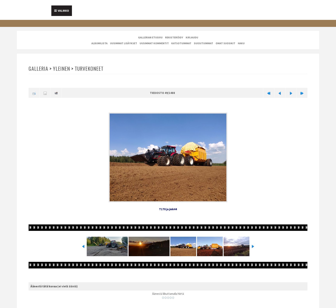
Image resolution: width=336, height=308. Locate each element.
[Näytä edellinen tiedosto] (279, 92)
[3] (168, 296)
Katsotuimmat (181, 43)
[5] (173, 296)
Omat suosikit (225, 43)
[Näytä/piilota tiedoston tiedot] (45, 92)
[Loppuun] (301, 92)
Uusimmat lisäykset (123, 43)
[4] (170, 296)
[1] (163, 296)
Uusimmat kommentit (154, 43)
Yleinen (61, 68)
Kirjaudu (192, 37)
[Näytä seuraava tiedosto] (290, 92)
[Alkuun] (268, 92)
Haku (241, 43)
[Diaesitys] (56, 92)
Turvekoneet (88, 68)
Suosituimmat (203, 43)
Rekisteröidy (174, 37)
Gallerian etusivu (150, 37)
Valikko (63, 10)
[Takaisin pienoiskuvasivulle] (34, 92)
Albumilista (99, 43)
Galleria (38, 68)
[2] (165, 296)
